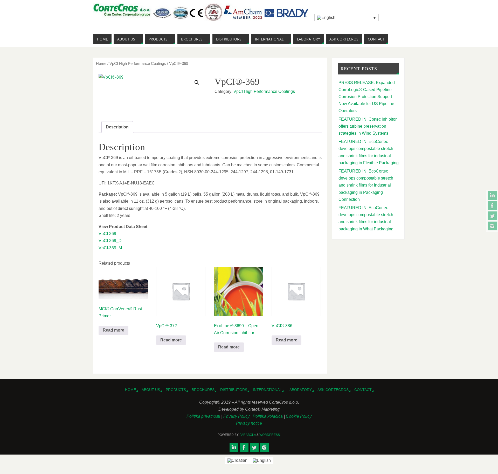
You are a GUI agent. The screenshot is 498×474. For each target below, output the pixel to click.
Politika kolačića (268, 416)
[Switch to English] (261, 460)
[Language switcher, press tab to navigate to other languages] (346, 17)
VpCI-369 (107, 233)
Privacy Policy (237, 416)
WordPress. (270, 435)
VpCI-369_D (110, 240)
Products (176, 390)
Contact (363, 390)
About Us (151, 390)
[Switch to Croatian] (237, 460)
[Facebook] (492, 205)
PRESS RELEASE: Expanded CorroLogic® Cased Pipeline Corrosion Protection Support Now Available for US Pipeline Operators (366, 96)
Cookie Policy (299, 416)
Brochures (203, 390)
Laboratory (299, 390)
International (267, 390)
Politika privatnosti (203, 416)
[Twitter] (492, 215)
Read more (113, 330)
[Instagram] (492, 226)
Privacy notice (249, 423)
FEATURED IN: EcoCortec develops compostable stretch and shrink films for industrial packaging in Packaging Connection (365, 185)
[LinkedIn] (492, 195)
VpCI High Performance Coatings (137, 63)
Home (101, 63)
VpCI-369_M (110, 248)
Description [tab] (117, 127)
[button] (197, 82)
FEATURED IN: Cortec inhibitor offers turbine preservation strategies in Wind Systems (367, 126)
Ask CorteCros (333, 390)
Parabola (247, 435)
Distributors (233, 390)
